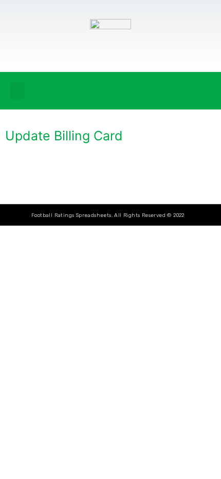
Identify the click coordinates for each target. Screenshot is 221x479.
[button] (17, 90)
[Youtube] (203, 91)
